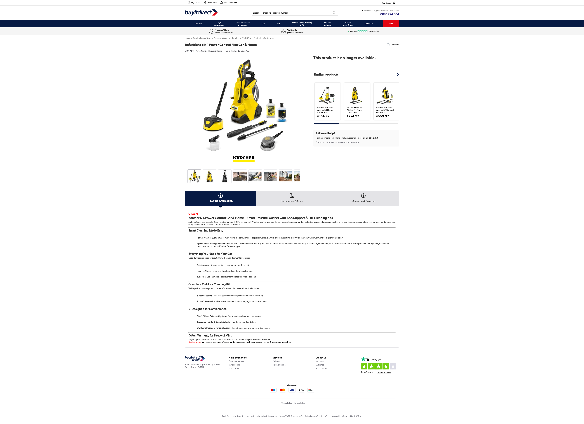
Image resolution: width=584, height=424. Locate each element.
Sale (391, 23)
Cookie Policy (286, 403)
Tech (278, 23)
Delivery (276, 361)
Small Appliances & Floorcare (242, 23)
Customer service (236, 361)
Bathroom (369, 23)
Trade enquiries (279, 365)
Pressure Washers (222, 38)
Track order (234, 368)
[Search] (334, 13)
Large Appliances (219, 23)
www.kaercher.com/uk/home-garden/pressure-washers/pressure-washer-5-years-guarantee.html (246, 342)
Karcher (235, 38)
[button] (300, 101)
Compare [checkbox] (395, 44)
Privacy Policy (299, 403)
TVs (263, 23)
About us (320, 361)
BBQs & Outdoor (327, 23)
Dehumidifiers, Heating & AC (302, 23)
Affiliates (320, 365)
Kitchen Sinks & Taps (348, 23)
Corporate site (322, 368)
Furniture (198, 23)
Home (187, 38)
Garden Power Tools (202, 38)
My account (234, 365)
